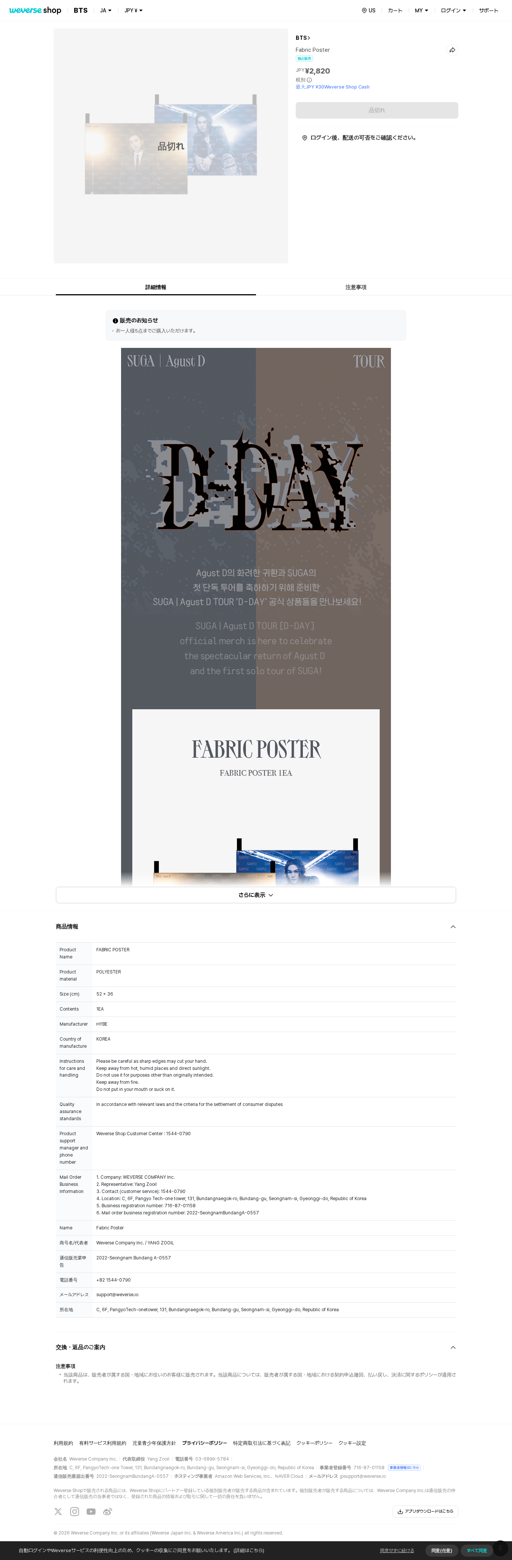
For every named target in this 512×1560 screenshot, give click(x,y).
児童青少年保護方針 (154, 1443)
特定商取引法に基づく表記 (261, 1443)
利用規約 (63, 1443)
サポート (489, 11)
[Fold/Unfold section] (256, 926)
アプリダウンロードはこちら (429, 1511)
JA (103, 11)
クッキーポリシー (314, 1443)
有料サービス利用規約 (102, 1443)
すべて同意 (477, 1550)
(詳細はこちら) (249, 1550)
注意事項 (356, 287)
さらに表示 (251, 895)
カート (395, 11)
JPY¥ (130, 11)
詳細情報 (155, 287)
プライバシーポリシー (204, 1443)
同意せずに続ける (397, 1550)
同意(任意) (441, 1550)
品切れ (377, 110)
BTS (301, 38)
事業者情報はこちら (404, 1467)
